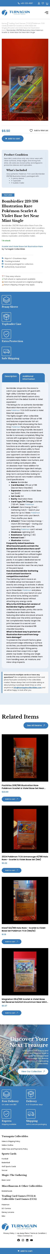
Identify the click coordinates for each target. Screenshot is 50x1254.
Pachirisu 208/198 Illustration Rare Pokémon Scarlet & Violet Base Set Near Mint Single (23, 788)
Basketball (6, 1162)
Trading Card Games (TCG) (19, 23)
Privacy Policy (8, 1233)
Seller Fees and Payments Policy (15, 1149)
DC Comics (6, 1208)
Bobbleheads (7, 1191)
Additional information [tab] (29, 377)
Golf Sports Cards (9, 1166)
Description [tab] (11, 376)
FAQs (20, 1236)
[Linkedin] (27, 1240)
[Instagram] (23, 1240)
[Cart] (47, 4)
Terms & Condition (38, 1233)
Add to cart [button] (10, 799)
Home (4, 23)
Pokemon (5, 1204)
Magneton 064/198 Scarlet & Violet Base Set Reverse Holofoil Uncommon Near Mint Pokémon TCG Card (24, 1002)
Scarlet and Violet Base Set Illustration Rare (21, 29)
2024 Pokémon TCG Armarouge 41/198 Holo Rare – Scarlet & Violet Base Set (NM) (25, 858)
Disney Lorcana (8, 1212)
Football (5, 1159)
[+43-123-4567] (19, 3)
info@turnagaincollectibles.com (27, 687)
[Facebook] (18, 1240)
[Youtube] (31, 1240)
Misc (3, 1216)
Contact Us (27, 1236)
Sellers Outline (7, 1145)
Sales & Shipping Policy (11, 1141)
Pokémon (15, 410)
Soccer (4, 1170)
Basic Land (6, 1180)
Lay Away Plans (23, 1233)
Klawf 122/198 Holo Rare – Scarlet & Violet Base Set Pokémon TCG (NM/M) (23, 929)
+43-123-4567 (27, 3)
